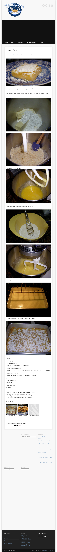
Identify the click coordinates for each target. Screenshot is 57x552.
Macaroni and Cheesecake (26, 539)
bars (33, 54)
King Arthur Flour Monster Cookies (45, 457)
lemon (36, 54)
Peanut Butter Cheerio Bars (43, 443)
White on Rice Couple (25, 545)
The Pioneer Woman (25, 542)
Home (6, 42)
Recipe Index (20, 42)
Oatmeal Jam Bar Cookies (43, 460)
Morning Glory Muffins (42, 452)
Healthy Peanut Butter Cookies (44, 440)
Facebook (43, 5)
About (12, 42)
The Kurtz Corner (24, 541)
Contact (42, 42)
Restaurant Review (31, 42)
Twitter (46, 5)
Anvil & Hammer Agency (48, 550)
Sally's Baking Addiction (26, 544)
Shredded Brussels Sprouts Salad (45, 462)
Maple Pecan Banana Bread (43, 455)
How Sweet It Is (24, 536)
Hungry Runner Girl (25, 538)
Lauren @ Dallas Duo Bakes (14, 54)
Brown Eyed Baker (25, 535)
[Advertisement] (28, 30)
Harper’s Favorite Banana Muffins (45, 449)
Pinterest (49, 5)
